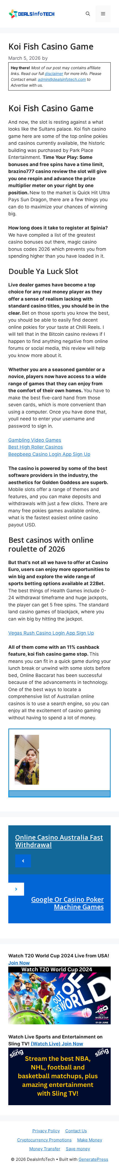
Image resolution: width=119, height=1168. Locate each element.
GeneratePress (93, 1159)
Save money (78, 1148)
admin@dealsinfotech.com (62, 79)
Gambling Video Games (34, 440)
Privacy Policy (46, 1130)
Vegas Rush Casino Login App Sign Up (51, 633)
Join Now (19, 963)
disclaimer (54, 73)
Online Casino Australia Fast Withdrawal (59, 841)
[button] (87, 14)
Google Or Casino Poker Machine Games (67, 903)
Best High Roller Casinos (35, 447)
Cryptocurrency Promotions (44, 1140)
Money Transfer (44, 1148)
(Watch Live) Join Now (57, 1043)
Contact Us (76, 1130)
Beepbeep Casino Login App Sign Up (49, 454)
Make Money (89, 1140)
